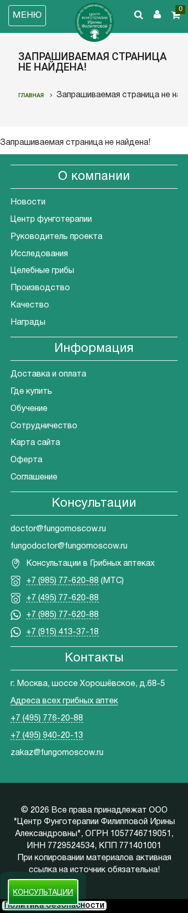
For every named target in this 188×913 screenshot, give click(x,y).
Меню (27, 15)
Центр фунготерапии (51, 219)
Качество (29, 305)
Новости (27, 202)
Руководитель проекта (56, 237)
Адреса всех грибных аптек (64, 701)
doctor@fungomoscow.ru (58, 529)
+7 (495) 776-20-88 (46, 718)
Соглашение (33, 477)
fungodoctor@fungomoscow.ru (68, 546)
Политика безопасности (54, 905)
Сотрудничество (43, 426)
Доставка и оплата (48, 374)
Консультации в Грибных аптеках (90, 563)
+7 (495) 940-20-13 (46, 735)
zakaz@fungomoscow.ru (56, 753)
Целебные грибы (42, 271)
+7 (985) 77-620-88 (62, 581)
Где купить (31, 391)
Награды (27, 322)
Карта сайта (35, 443)
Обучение (29, 409)
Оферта (26, 460)
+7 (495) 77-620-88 (62, 598)
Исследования (39, 254)
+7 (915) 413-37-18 (62, 632)
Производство (40, 288)
